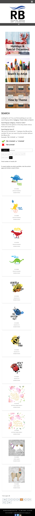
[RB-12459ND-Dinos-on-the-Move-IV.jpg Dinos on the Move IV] (16, 179)
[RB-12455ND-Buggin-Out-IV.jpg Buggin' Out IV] (16, 287)
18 (29, 499)
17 (27, 499)
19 (3, 502)
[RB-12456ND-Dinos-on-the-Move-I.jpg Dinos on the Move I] (16, 260)
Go (11, 157)
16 (24, 499)
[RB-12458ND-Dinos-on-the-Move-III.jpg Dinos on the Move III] (16, 206)
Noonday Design (16, 192)
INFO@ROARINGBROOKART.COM (10, 510)
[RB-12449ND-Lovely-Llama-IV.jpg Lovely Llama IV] (16, 448)
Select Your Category (7, 154)
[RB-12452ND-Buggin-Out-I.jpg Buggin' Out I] (16, 367)
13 (15, 499)
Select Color (4, 157)
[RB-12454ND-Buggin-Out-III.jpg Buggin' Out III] (16, 314)
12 (13, 499)
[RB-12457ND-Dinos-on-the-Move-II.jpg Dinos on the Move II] (16, 233)
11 (10, 499)
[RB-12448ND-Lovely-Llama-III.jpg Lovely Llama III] (16, 475)
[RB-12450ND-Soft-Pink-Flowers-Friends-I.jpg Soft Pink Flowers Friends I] (16, 421)
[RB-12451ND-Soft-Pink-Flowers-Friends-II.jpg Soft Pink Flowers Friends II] (16, 394)
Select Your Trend (19, 154)
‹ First (4, 499)
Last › (9, 502)
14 (18, 499)
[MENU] (32, 1)
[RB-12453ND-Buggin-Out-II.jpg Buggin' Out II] (16, 340)
